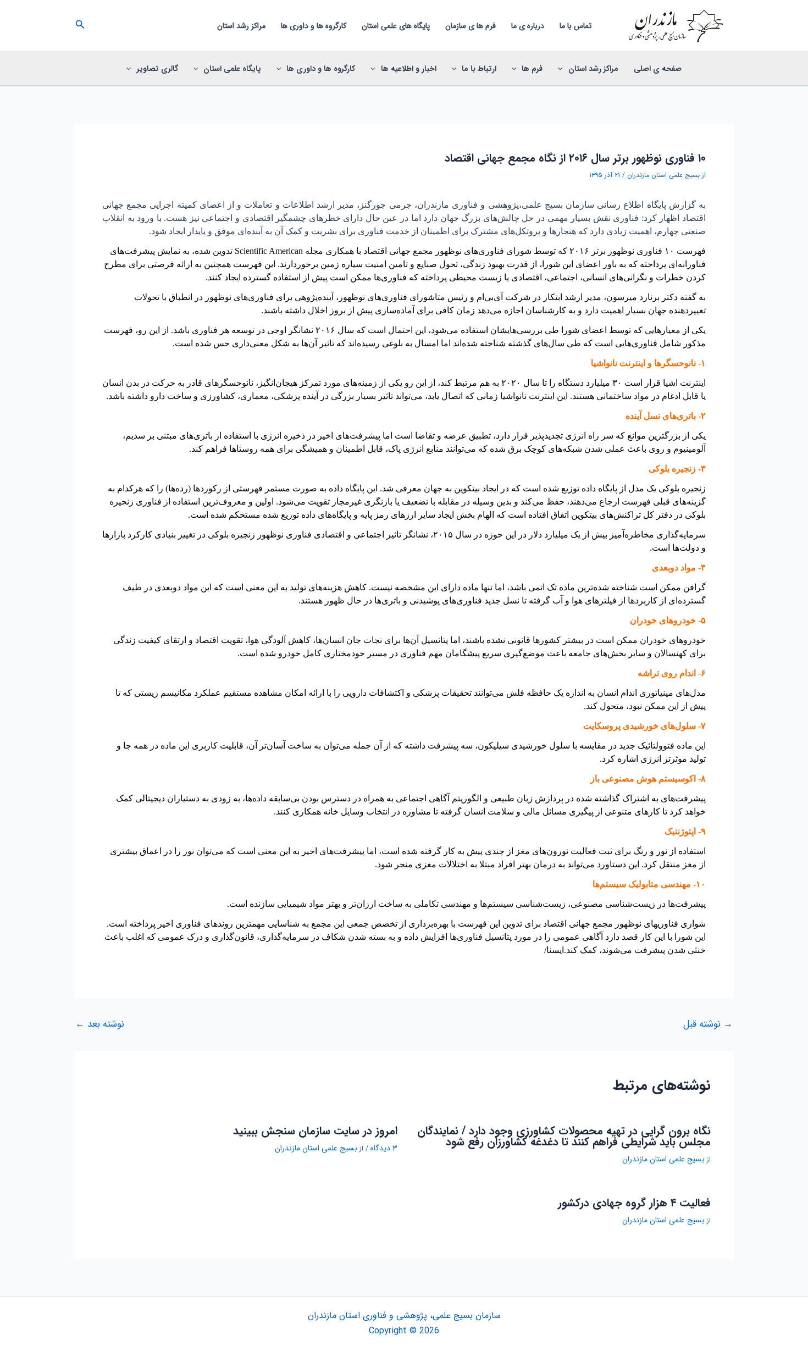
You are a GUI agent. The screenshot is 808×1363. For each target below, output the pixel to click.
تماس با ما (575, 26)
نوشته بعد (99, 1024)
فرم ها (532, 69)
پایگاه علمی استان (232, 69)
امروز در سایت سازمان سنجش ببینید (315, 1130)
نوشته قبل (708, 1024)
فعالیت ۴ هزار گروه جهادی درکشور (634, 1202)
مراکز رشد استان (241, 26)
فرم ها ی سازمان (470, 26)
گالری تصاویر (157, 69)
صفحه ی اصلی (658, 69)
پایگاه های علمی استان (396, 26)
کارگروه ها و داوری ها (313, 26)
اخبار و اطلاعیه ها (408, 69)
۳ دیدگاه (383, 1148)
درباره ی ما (527, 26)
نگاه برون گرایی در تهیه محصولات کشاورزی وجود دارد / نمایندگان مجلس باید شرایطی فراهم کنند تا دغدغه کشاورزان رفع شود (564, 1136)
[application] (563, 68)
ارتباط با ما (479, 69)
